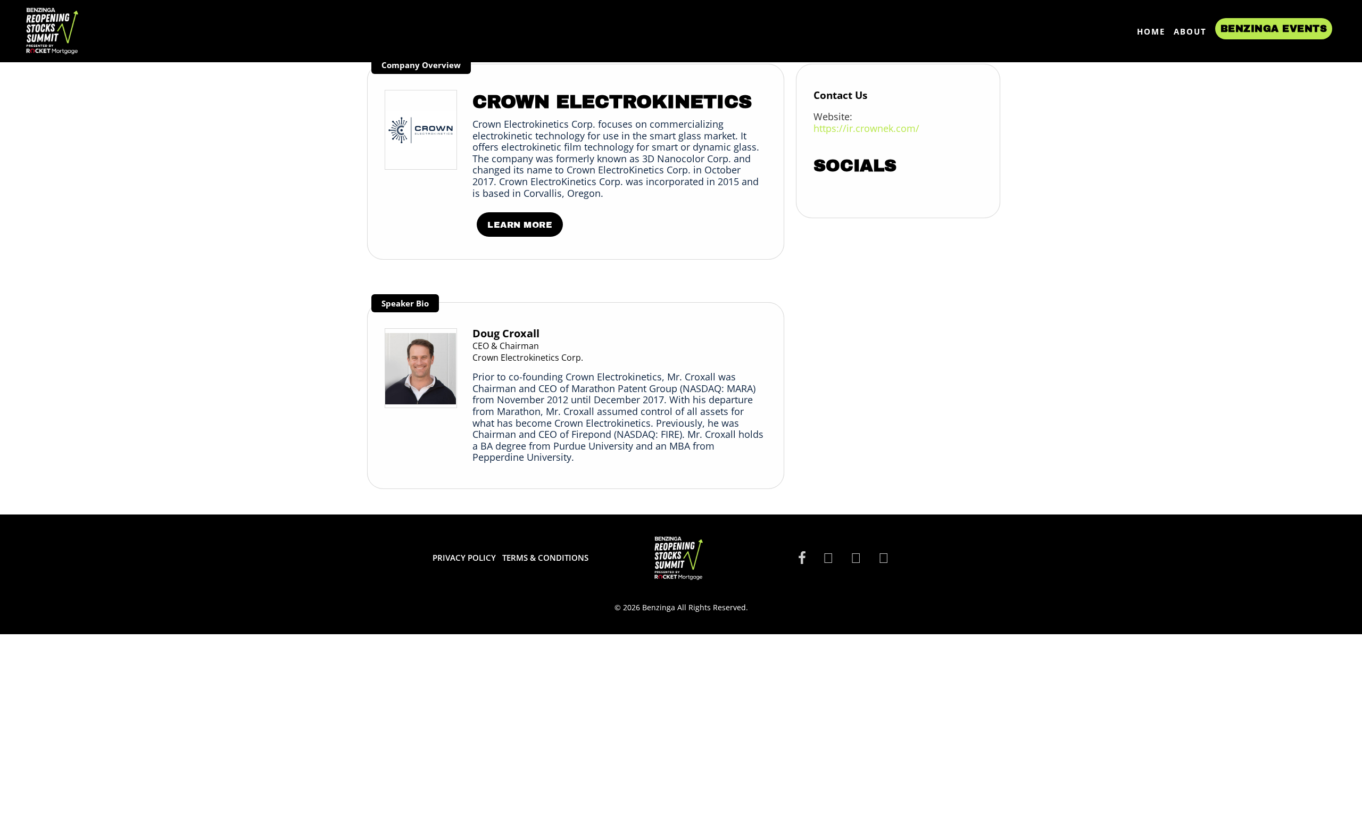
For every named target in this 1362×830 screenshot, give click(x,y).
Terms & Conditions (545, 557)
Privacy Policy (464, 557)
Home (1151, 31)
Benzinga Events (1273, 28)
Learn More (519, 224)
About (1190, 31)
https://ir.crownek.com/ (866, 128)
